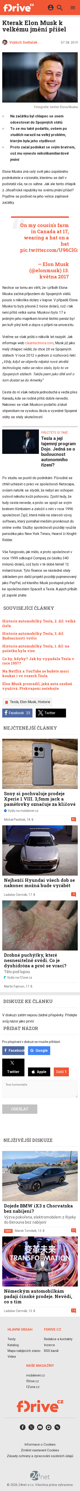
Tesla (14, 702)
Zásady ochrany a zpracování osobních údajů (40, 1456)
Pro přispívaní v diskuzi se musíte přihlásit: (31, 1042)
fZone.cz (33, 1387)
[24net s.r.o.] (40, 1479)
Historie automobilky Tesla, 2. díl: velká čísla (39, 623)
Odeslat (19, 1109)
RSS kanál (51, 1351)
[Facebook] (23, 1429)
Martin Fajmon (14, 986)
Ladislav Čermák (15, 894)
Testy (12, 1339)
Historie (44, 702)
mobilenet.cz (35, 1375)
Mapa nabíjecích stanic (24, 1351)
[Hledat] (59, 8)
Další (61, 1072)
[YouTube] (40, 1429)
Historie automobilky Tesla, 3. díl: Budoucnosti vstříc (33, 635)
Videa (12, 1357)
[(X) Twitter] (31, 1429)
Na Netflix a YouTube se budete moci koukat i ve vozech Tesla (35, 673)
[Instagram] (49, 1429)
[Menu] (73, 8)
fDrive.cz (32, 1381)
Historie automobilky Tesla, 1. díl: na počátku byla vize (35, 648)
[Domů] (18, 7)
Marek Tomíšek (25, 1230)
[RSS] (57, 1429)
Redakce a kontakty (58, 1339)
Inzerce (49, 1345)
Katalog (13, 1345)
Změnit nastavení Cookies (40, 1450)
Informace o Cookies (40, 1444)
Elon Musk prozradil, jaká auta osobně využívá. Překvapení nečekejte (37, 686)
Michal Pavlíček (14, 819)
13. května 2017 (54, 273)
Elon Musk (28, 702)
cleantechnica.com (39, 343)
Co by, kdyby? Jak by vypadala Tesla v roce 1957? (38, 661)
